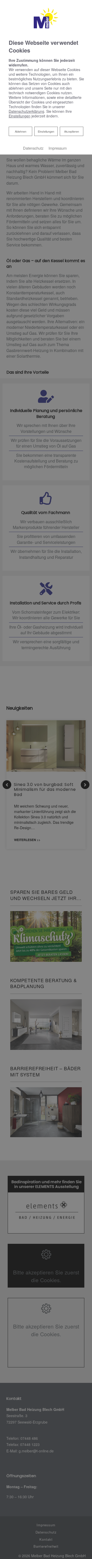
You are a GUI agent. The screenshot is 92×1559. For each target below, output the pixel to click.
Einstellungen (46, 131)
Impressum (58, 148)
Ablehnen (20, 131)
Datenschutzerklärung (26, 111)
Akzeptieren (71, 131)
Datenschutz (33, 148)
